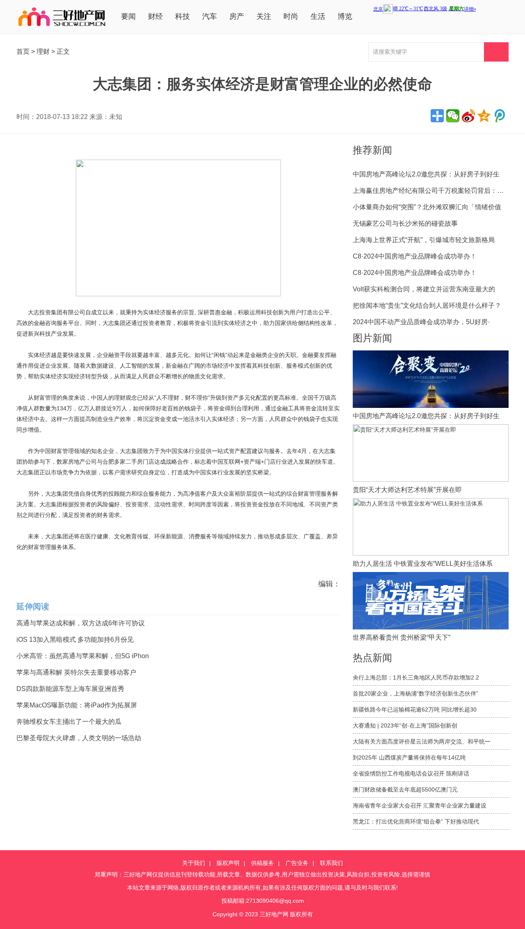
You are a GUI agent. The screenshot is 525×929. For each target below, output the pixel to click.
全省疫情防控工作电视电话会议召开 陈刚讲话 (411, 773)
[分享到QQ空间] (484, 115)
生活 (317, 16)
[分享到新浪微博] (468, 115)
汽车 (209, 16)
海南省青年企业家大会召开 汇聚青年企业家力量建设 (419, 805)
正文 (63, 51)
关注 (263, 16)
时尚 (290, 16)
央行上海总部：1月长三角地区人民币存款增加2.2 (416, 677)
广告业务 (296, 863)
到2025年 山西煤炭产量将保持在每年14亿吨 (409, 757)
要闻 (128, 16)
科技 (182, 16)
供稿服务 (262, 863)
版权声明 (228, 863)
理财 (43, 51)
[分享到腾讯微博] (499, 115)
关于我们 (193, 863)
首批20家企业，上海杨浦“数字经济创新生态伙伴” (415, 693)
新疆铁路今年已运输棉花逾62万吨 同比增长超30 (415, 709)
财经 (155, 16)
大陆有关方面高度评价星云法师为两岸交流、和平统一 (422, 741)
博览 (345, 16)
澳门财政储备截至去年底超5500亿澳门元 (405, 789)
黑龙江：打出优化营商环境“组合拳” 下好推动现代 (416, 821)
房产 (236, 16)
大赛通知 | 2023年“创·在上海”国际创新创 (405, 725)
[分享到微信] (452, 115)
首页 (23, 51)
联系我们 (331, 863)
